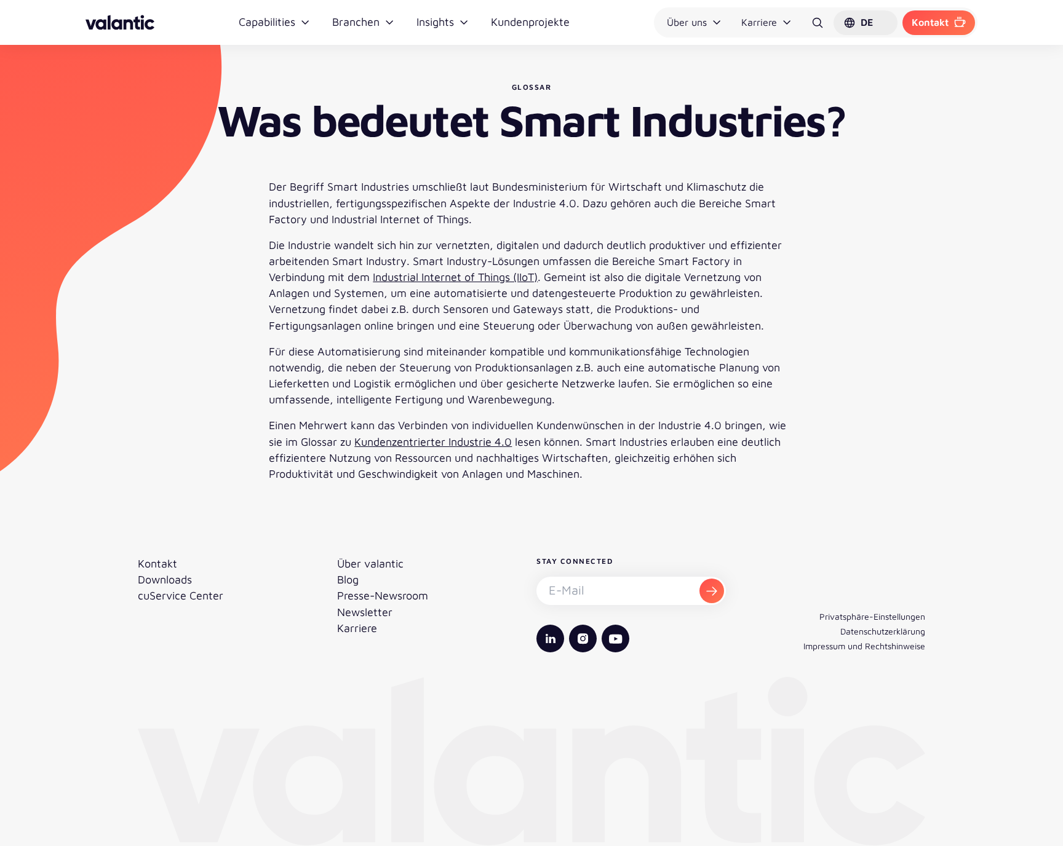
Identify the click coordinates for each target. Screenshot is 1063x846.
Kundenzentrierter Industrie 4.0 (433, 441)
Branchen (356, 21)
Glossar (532, 87)
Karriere (759, 22)
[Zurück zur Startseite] (120, 22)
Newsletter (364, 612)
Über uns (687, 22)
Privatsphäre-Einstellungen (872, 616)
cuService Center (180, 595)
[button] (866, 22)
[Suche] (817, 23)
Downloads (165, 579)
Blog (348, 579)
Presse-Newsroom (382, 595)
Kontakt (930, 22)
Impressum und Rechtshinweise (864, 646)
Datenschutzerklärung (882, 631)
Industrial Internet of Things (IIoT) (455, 277)
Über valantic (370, 563)
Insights (435, 21)
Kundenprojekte (530, 21)
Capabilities (267, 21)
